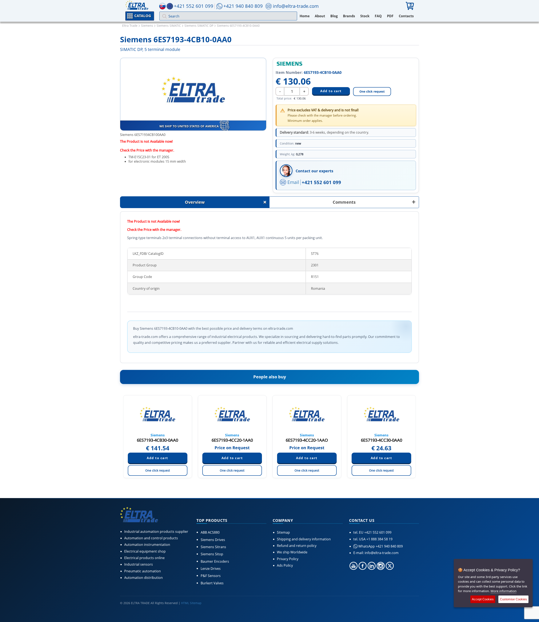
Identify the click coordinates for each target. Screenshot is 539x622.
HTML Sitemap (191, 603)
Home (305, 16)
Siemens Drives (213, 539)
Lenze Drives (211, 568)
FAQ (378, 16)
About (320, 16)
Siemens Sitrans (213, 547)
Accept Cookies (483, 599)
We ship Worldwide (292, 552)
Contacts (406, 16)
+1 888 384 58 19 (379, 539)
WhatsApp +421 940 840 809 (380, 546)
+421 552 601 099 (321, 182)
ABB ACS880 (210, 532)
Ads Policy (285, 565)
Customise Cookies (513, 599)
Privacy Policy (287, 559)
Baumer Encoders (215, 561)
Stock (365, 16)
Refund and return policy (296, 545)
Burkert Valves (212, 583)
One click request (372, 91)
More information (503, 591)
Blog (334, 16)
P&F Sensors (211, 575)
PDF (390, 16)
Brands (349, 16)
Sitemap (283, 532)
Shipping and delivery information (304, 539)
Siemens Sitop (212, 554)
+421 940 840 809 (243, 6)
